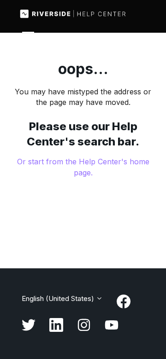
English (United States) (59, 298)
